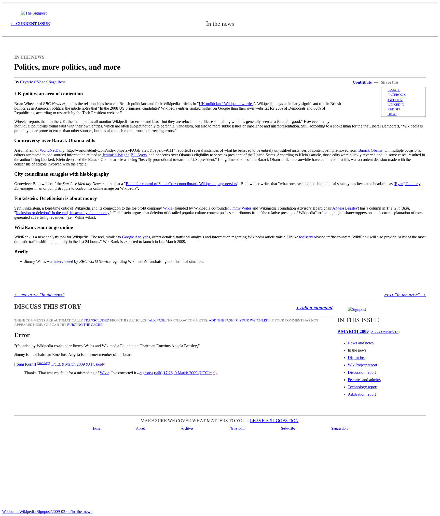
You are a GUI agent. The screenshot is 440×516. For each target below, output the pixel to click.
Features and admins (364, 380)
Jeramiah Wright (115, 155)
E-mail (394, 90)
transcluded (96, 320)
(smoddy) (43, 363)
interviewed (63, 261)
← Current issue (30, 23)
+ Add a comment (314, 307)
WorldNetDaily (52, 150)
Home (95, 428)
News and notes (361, 343)
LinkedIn (396, 104)
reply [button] (101, 364)
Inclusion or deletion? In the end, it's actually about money (62, 213)
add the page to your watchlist (239, 320)
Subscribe (288, 428)
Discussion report (362, 372)
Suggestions (340, 428)
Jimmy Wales (240, 208)
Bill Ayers (139, 155)
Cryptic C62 (30, 82)
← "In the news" (39, 294)
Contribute (362, 82)
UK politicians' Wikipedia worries (226, 103)
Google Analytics (136, 237)
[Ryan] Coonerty (407, 184)
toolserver (307, 237)
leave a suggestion (274, 420)
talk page (156, 320)
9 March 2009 (353, 331)
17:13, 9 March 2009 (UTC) (74, 364)
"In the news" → (405, 294)
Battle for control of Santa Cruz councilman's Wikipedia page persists (181, 184)
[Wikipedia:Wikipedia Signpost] (34, 13)
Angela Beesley (345, 208)
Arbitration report (362, 394)
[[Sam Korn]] (25, 364)
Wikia (167, 208)
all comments (384, 331)
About (140, 428)
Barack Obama (370, 150)
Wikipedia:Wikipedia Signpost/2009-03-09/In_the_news (47, 511)
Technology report (362, 387)
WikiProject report (362, 365)
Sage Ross (57, 82)
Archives (187, 428)
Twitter (395, 100)
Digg (392, 113)
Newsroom (237, 428)
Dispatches (356, 357)
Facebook (397, 94)
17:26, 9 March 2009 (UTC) (186, 373)
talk (158, 373)
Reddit (394, 109)
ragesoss (146, 373)
